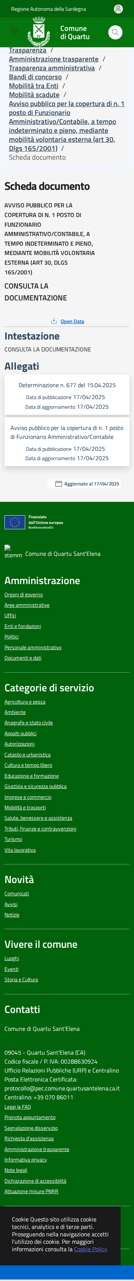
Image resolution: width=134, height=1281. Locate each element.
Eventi (11, 969)
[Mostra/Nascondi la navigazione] (14, 31)
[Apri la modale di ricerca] (115, 32)
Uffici (10, 615)
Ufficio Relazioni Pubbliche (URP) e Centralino (61, 1070)
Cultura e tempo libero (28, 765)
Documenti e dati (22, 658)
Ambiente (15, 712)
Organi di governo (23, 594)
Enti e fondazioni (22, 626)
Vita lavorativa (20, 850)
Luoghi (11, 958)
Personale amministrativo (32, 647)
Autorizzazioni (19, 744)
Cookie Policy (90, 1249)
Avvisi (10, 904)
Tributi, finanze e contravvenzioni (40, 829)
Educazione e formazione (31, 776)
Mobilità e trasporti (25, 807)
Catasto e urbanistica (27, 755)
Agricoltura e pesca (24, 702)
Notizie (11, 915)
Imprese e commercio (27, 797)
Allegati (15, 1273)
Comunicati (16, 893)
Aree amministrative (27, 605)
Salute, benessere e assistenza (38, 818)
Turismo (13, 839)
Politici (11, 636)
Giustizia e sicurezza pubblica (35, 786)
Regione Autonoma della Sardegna (48, 9)
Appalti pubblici (20, 733)
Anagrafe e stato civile (28, 722)
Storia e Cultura (21, 979)
